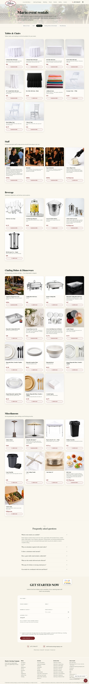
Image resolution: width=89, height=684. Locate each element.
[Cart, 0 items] (83, 2)
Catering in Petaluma (58, 675)
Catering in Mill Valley (58, 665)
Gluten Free (23, 675)
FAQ (70, 672)
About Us (39, 678)
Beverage (39, 25)
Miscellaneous (63, 25)
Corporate (39, 667)
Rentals (55, 2)
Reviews (71, 669)
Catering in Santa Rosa (58, 664)
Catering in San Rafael (58, 672)
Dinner (22, 668)
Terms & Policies (73, 674)
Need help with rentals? (80, 676)
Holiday (22, 676)
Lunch (22, 665)
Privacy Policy (72, 676)
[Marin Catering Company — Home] (10, 3)
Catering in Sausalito (57, 667)
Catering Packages (37, 2)
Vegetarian (23, 673)
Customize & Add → (14, 66)
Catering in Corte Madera (59, 673)
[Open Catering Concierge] (85, 680)
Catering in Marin (57, 662)
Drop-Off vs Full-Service (42, 673)
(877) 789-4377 (73, 662)
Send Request (27, 638)
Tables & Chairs (26, 25)
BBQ (22, 672)
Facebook (72, 668)
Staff (34, 25)
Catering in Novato (57, 670)
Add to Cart (35, 98)
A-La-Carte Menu (26, 2)
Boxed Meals (40, 672)
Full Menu (23, 662)
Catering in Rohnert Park (58, 676)
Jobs (70, 671)
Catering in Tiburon (57, 668)
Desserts (23, 670)
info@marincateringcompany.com (77, 666)
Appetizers (23, 667)
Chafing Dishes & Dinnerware (50, 25)
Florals (50, 2)
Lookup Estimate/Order (75, 679)
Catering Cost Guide (41, 675)
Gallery (60, 2)
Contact (65, 2)
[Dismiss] (86, 675)
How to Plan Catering (41, 676)
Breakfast (23, 664)
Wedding (45, 2)
